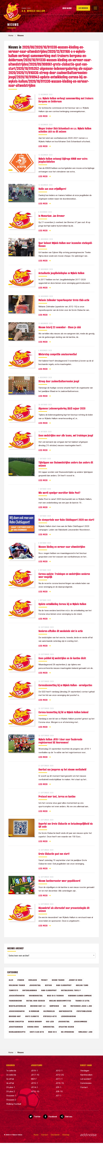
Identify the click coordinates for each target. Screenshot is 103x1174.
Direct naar (86, 1065)
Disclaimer (55, 1135)
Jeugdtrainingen (16, 1027)
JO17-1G (35, 1075)
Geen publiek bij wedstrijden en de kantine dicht (62, 658)
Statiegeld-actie (50, 1016)
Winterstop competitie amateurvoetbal (57, 354)
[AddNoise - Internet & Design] (88, 1134)
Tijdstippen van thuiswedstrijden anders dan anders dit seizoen (65, 464)
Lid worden (83, 8)
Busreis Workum (35, 1021)
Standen (20, 980)
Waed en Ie (52, 1032)
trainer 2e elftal (82, 1001)
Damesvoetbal (48, 1027)
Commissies (85, 1083)
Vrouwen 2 (11, 1100)
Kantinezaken (86, 1075)
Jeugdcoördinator (17, 995)
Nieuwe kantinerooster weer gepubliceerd (59, 880)
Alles (11, 980)
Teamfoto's (13, 990)
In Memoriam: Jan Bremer (51, 215)
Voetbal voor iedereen (35, 1001)
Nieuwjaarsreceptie (17, 1032)
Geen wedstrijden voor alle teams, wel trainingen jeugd (65, 435)
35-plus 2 (10, 1091)
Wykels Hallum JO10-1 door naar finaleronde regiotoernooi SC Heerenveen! (60, 741)
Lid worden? (85, 1079)
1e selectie (11, 1070)
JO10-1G (60, 1083)
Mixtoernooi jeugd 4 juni (81, 1006)
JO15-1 (34, 1083)
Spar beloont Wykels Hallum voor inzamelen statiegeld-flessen (65, 244)
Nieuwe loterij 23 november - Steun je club (59, 327)
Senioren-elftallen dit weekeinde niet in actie (60, 631)
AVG (64, 1006)
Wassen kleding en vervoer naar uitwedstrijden (61, 546)
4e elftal (10, 1083)
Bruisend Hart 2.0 (37, 1006)
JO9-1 (58, 1087)
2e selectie (11, 1075)
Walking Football (13, 1104)
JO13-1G (35, 1091)
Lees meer (43, 116)
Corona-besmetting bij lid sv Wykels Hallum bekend (63, 712)
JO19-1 (34, 1070)
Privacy (44, 980)
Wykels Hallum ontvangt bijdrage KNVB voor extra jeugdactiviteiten (62, 160)
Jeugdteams (36, 1065)
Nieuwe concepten (16, 1021)
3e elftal (10, 1079)
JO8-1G (59, 1091)
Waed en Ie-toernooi (55, 995)
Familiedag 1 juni (85, 1032)
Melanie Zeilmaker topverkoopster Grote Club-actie (63, 300)
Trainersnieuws (15, 1001)
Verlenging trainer (17, 985)
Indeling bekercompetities (60, 1001)
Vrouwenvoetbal (36, 995)
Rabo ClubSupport (49, 990)
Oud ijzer (50, 1021)
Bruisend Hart (15, 1016)
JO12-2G (60, 1075)
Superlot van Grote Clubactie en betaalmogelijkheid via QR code (65, 825)
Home (10, 35)
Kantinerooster (65, 1011)
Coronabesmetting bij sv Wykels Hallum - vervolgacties (65, 685)
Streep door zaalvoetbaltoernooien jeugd (58, 381)
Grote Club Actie (37, 1032)
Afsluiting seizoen (66, 1027)
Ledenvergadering (68, 1016)
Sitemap (65, 1135)
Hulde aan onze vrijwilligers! (52, 188)
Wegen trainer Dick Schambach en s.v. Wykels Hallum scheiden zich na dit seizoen (64, 130)
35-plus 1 (10, 1087)
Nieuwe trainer (58, 980)
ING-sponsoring (67, 1032)
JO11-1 (59, 1079)
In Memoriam (34, 1011)
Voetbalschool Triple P (71, 990)
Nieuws (20, 35)
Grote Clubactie (32, 1016)
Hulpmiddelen (49, 1011)
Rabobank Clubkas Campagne (80, 995)
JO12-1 (59, 1070)
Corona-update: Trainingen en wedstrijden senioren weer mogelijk (64, 575)
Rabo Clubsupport (64, 985)
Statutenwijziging (84, 1011)
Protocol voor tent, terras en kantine (57, 796)
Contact (84, 1087)
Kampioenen (54, 1006)
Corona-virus (33, 1027)
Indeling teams (82, 985)
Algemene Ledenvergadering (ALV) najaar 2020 (61, 408)
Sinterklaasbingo (29, 990)
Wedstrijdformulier (17, 1006)
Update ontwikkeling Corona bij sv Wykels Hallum (62, 604)
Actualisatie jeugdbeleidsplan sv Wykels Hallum (61, 273)
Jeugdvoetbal (64, 1021)
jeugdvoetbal (35, 985)
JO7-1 (58, 1095)
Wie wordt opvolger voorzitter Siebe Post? (59, 492)
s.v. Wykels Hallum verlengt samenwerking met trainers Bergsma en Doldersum (65, 100)
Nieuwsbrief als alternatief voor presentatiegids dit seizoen (63, 909)
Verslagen (32, 980)
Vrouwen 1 (11, 1095)
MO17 (34, 1079)
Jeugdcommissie (80, 1021)
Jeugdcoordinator (17, 1011)
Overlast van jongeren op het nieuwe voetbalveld (62, 769)
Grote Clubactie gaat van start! (54, 853)
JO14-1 (34, 1087)
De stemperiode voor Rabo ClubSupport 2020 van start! (66, 519)
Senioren (10, 1065)
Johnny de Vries (75, 980)
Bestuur (48, 985)
